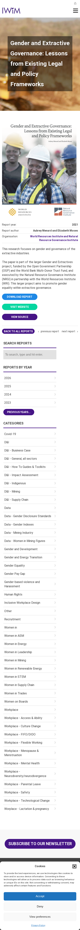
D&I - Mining (12, 491)
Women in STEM (15, 677)
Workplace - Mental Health (22, 763)
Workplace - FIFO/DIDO (20, 734)
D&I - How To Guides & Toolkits (25, 467)
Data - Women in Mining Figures (24, 541)
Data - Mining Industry (18, 532)
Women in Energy (15, 644)
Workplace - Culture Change (22, 726)
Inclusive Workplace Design (22, 602)
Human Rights (13, 594)
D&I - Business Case (17, 450)
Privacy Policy (38, 925)
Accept (40, 896)
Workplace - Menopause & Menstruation (21, 753)
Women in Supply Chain (19, 685)
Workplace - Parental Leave (22, 784)
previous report (50, 331)
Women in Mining (15, 660)
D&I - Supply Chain (16, 499)
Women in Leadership (18, 652)
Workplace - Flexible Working (23, 742)
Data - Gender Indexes (19, 524)
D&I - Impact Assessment (21, 475)
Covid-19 (10, 434)
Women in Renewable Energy (23, 668)
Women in (10, 627)
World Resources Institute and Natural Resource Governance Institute (54, 238)
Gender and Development (21, 549)
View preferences (40, 916)
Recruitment (12, 619)
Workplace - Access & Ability (23, 718)
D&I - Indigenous (15, 483)
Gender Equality (14, 565)
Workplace (11, 710)
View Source (19, 316)
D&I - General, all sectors (20, 458)
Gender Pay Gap (14, 574)
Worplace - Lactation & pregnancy (26, 809)
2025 (7, 386)
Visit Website (19, 306)
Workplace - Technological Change (27, 800)
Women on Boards (16, 701)
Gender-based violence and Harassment (22, 584)
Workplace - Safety (17, 792)
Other (8, 611)
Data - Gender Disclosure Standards (27, 516)
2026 (7, 378)
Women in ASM (14, 635)
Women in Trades (15, 693)
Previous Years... (19, 412)
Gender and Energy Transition (23, 557)
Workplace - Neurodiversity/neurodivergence (25, 774)
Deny (40, 906)
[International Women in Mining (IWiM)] (11, 11)
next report (68, 331)
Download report (19, 296)
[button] (74, 866)
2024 (7, 394)
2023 (7, 402)
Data (7, 508)
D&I (6, 442)
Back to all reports (18, 331)
